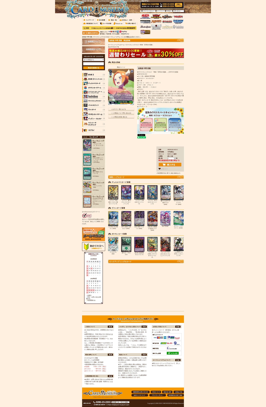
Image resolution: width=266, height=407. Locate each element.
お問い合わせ (177, 11)
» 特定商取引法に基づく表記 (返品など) (168, 173)
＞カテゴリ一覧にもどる (118, 109)
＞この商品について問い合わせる (121, 113)
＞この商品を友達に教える (119, 117)
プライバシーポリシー (148, 11)
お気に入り (164, 169)
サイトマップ (160, 11)
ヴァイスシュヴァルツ (132, 44)
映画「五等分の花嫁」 (147, 44)
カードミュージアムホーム (116, 44)
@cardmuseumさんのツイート (91, 212)
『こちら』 (133, 345)
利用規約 (168, 11)
